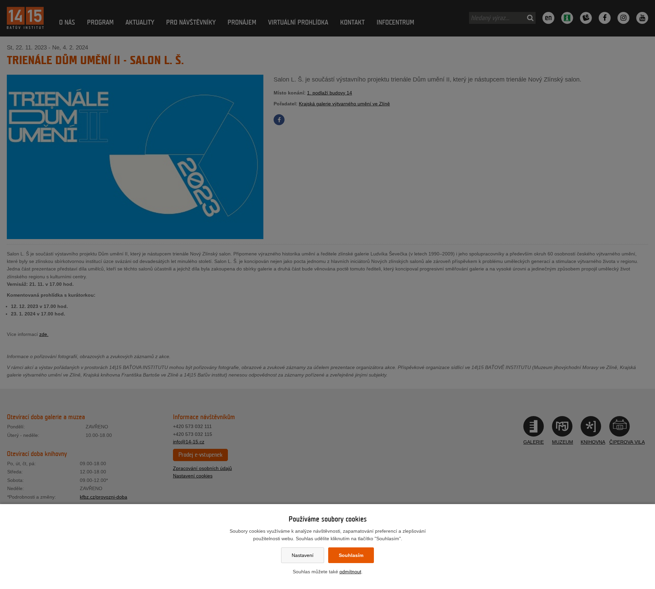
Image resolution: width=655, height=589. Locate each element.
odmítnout (350, 571)
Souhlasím (351, 555)
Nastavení (303, 555)
